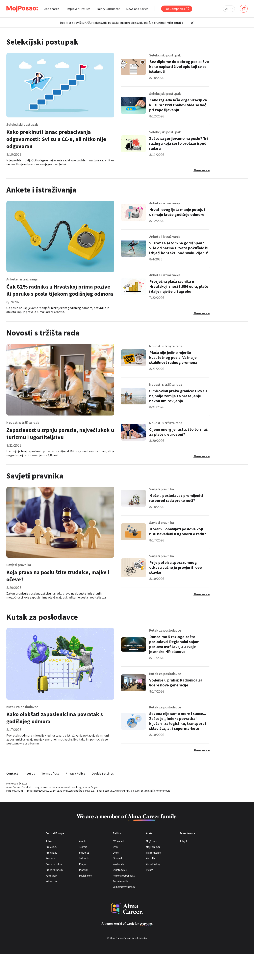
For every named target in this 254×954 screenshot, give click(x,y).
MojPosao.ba (153, 847)
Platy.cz (83, 864)
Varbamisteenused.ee (124, 887)
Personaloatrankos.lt (124, 875)
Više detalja (175, 23)
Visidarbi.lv (118, 864)
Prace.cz (50, 858)
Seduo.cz (84, 852)
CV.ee (115, 852)
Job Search (51, 9)
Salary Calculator (108, 9)
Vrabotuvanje (153, 852)
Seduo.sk (84, 858)
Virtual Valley (153, 864)
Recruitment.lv (120, 881)
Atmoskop (51, 875)
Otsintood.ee (120, 870)
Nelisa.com (52, 881)
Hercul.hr (151, 858)
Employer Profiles (77, 9)
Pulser (149, 870)
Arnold (82, 841)
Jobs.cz (50, 841)
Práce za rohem (54, 870)
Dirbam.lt (118, 858)
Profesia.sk (51, 847)
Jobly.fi (183, 841)
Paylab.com (85, 875)
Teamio (83, 847)
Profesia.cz (51, 852)
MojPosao (151, 841)
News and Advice (137, 9)
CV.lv (115, 847)
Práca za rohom (54, 864)
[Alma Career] (127, 909)
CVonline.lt (118, 841)
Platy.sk (83, 870)
